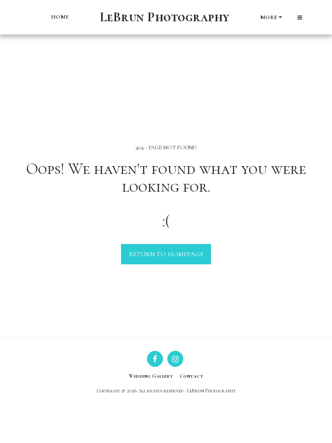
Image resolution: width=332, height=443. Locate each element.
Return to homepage (166, 254)
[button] (300, 17)
